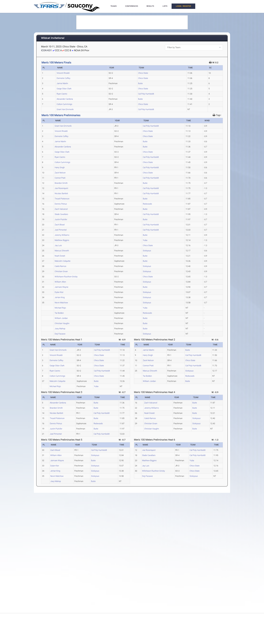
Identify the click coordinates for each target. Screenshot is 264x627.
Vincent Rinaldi (63, 73)
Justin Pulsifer (61, 219)
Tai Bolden (59, 313)
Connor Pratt (60, 178)
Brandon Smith (61, 183)
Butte (140, 83)
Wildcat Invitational (52, 38)
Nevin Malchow (61, 302)
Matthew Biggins (62, 240)
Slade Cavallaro (61, 214)
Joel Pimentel (61, 230)
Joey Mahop (60, 328)
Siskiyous (147, 250)
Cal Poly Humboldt (146, 94)
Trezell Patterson (62, 198)
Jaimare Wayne (61, 287)
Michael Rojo (60, 308)
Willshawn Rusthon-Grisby (66, 276)
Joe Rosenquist (61, 188)
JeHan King (60, 297)
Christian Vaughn (62, 323)
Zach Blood (59, 224)
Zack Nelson (60, 173)
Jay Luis (58, 245)
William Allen (60, 282)
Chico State (143, 73)
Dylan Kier (59, 292)
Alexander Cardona (65, 99)
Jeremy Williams (62, 235)
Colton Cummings (64, 104)
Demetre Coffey (63, 78)
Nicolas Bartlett (61, 193)
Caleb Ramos (60, 266)
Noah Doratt (60, 256)
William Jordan (61, 318)
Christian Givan (61, 271)
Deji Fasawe (60, 334)
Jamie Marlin (62, 83)
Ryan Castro (62, 94)
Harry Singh (60, 167)
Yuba (145, 240)
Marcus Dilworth (62, 250)
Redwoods (147, 204)
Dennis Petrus (61, 204)
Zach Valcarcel (61, 209)
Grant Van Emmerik (65, 109)
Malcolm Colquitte (62, 261)
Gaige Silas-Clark (64, 88)
